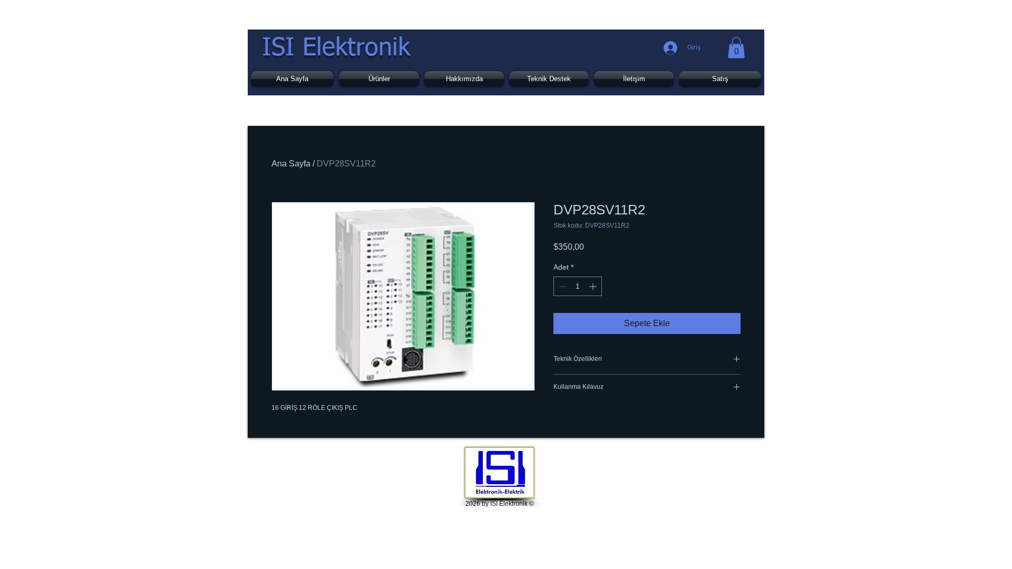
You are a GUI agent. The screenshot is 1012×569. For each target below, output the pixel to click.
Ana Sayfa (290, 163)
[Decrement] (561, 286)
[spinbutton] (577, 286)
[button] (736, 47)
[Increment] (593, 286)
